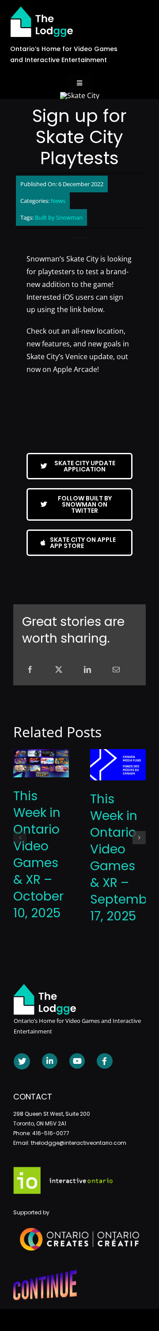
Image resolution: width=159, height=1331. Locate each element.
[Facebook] (30, 669)
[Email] (116, 669)
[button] (19, 837)
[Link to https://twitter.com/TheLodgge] (22, 1061)
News (58, 201)
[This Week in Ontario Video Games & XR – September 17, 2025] (118, 754)
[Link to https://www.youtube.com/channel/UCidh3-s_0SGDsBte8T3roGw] (77, 1061)
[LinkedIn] (87, 669)
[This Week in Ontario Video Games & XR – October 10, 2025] (41, 754)
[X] (59, 669)
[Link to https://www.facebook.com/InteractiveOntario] (104, 1061)
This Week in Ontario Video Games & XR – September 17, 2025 (124, 858)
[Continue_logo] (45, 1273)
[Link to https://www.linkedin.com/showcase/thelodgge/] (49, 1061)
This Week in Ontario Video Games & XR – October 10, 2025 (38, 854)
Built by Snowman (59, 217)
